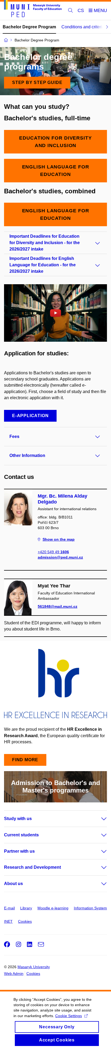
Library (26, 908)
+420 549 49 (53, 552)
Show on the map (59, 539)
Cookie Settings (68, 1016)
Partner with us (19, 851)
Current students (21, 835)
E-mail (9, 908)
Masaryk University (34, 967)
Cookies (25, 921)
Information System (90, 908)
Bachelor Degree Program (29, 27)
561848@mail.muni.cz (57, 606)
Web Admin (13, 973)
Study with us (18, 818)
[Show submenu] (99, 819)
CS (81, 10)
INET (8, 921)
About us (13, 883)
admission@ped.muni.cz (60, 557)
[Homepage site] (33, 9)
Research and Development (32, 867)
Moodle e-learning (52, 908)
